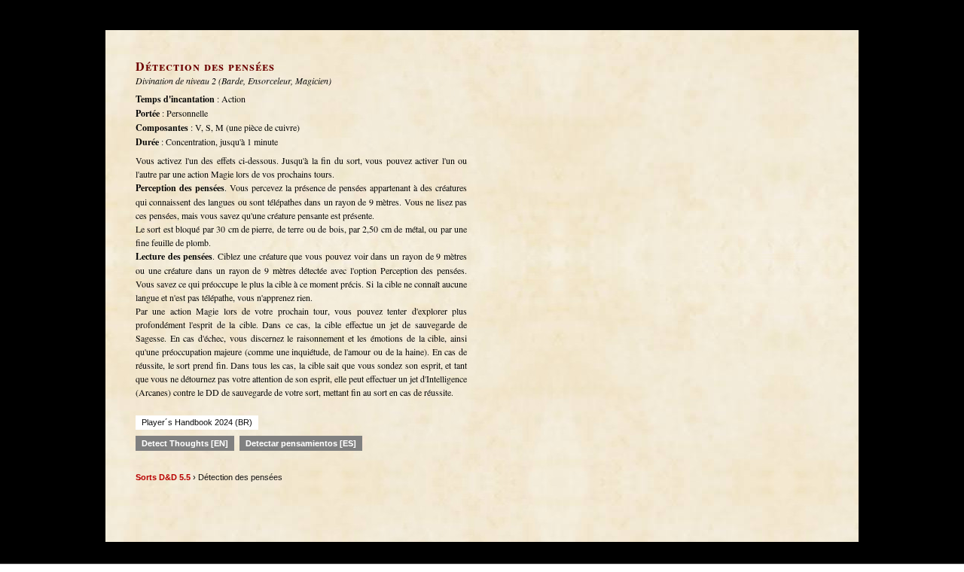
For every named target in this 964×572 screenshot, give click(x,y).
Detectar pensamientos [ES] (301, 443)
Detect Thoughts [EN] (185, 443)
